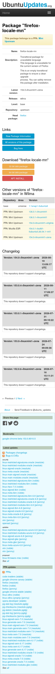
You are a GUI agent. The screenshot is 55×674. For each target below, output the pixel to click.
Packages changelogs (16, 452)
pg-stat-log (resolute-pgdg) (15, 603)
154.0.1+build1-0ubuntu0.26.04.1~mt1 (40, 230)
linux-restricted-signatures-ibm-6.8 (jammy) (23, 495)
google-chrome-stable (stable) (17, 591)
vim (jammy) (8, 520)
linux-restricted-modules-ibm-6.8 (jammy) (22, 504)
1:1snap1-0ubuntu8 (38, 205)
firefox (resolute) (10, 582)
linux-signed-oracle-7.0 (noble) (17, 655)
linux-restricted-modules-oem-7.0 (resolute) (23, 631)
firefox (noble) (9, 585)
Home (6, 13)
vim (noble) (7, 548)
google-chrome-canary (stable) (17, 579)
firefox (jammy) (9, 588)
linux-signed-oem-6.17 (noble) (17, 643)
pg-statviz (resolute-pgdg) (14, 609)
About (7, 409)
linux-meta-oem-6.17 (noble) (16, 646)
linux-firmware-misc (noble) (15, 557)
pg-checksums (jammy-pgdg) (16, 616)
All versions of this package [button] (18, 142)
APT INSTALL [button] (17, 178)
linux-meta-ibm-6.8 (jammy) (15, 517)
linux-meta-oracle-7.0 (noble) (16, 658)
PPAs (8, 571)
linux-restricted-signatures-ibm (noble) (20, 480)
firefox (23, 115)
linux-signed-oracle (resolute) (16, 468)
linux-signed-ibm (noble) (14, 489)
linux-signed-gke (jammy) (14, 539)
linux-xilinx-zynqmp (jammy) (15, 597)
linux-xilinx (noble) (11, 594)
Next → (21, 398)
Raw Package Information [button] (18, 136)
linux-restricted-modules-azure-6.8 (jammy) (23, 532)
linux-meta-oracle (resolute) (15, 471)
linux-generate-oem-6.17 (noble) (18, 649)
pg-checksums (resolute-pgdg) (17, 606)
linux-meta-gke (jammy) (13, 542)
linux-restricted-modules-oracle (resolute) (22, 465)
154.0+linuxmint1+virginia (41, 222)
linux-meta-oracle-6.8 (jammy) (17, 514)
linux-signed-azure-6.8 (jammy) (17, 535)
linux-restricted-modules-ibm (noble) (19, 483)
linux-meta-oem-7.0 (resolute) (16, 634)
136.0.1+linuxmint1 (38, 211)
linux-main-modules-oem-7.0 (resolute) (21, 637)
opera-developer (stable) (14, 600)
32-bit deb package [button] (18, 166)
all (8, 560)
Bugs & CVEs (12, 455)
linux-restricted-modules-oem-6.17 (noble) (22, 640)
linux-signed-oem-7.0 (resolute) (17, 619)
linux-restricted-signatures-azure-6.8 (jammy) (24, 529)
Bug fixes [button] (18, 148)
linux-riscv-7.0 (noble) (12, 486)
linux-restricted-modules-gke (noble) (19, 664)
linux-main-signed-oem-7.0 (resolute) (20, 625)
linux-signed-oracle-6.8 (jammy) (17, 511)
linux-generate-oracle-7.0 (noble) (18, 661)
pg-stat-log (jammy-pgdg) (14, 612)
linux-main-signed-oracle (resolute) (19, 474)
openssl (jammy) (10, 523)
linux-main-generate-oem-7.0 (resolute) (21, 628)
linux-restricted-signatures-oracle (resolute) (23, 462)
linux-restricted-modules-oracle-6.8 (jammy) (23, 501)
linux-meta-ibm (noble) (13, 492)
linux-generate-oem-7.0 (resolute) (18, 622)
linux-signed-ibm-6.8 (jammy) (16, 507)
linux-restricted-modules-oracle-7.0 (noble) (23, 652)
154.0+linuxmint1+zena (40, 237)
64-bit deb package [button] (18, 172)
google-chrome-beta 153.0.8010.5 (19, 438)
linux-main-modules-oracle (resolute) (20, 477)
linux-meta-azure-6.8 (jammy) (16, 545)
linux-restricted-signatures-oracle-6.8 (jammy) (24, 498)
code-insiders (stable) (12, 576)
